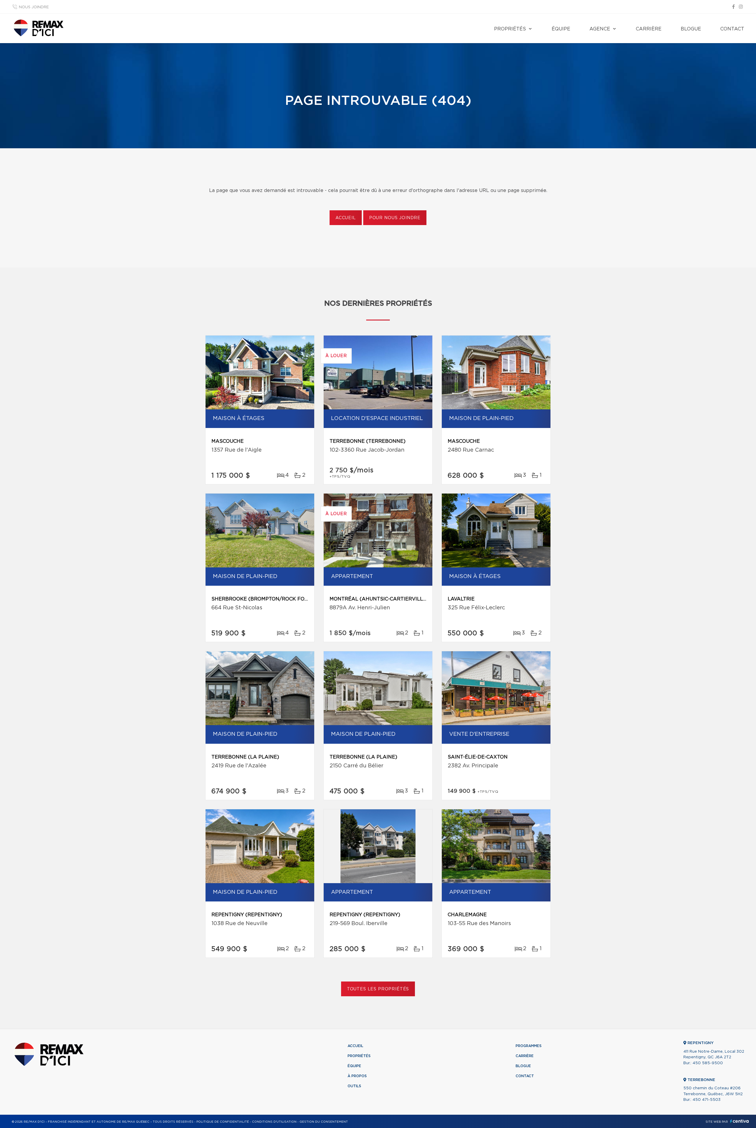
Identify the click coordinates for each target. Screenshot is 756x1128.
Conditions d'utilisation (274, 1121)
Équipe (561, 29)
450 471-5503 (707, 1100)
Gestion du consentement (323, 1121)
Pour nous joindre (395, 218)
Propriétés (510, 29)
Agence (599, 29)
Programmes (529, 1046)
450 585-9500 (708, 1063)
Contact (732, 29)
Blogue (691, 29)
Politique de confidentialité (222, 1121)
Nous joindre (34, 7)
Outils (354, 1086)
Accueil (345, 218)
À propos (357, 1076)
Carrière (649, 29)
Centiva (739, 1121)
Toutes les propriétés (378, 989)
